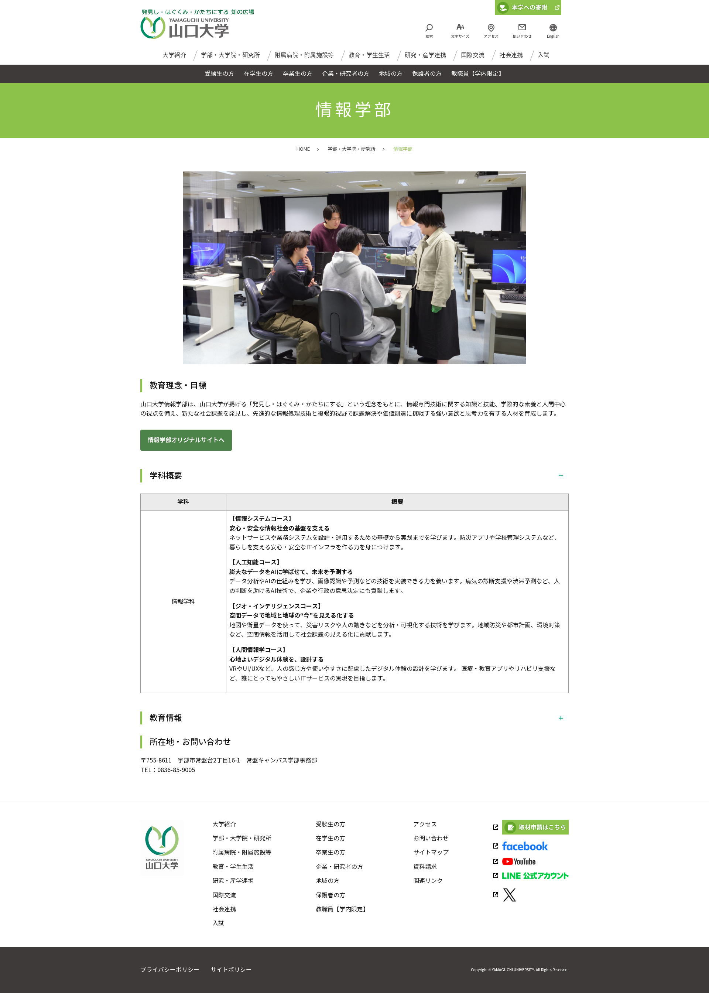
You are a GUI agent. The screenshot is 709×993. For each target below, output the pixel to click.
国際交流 (472, 55)
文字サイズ (460, 36)
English (553, 36)
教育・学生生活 (369, 55)
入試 (543, 55)
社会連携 (511, 55)
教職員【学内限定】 (342, 909)
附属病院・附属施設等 (304, 55)
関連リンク (428, 880)
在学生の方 (330, 838)
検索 (429, 36)
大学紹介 (174, 55)
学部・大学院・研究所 (230, 55)
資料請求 (425, 866)
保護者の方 (330, 895)
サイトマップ (431, 852)
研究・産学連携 (425, 55)
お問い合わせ (431, 838)
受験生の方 (330, 824)
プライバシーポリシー (169, 969)
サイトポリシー (231, 969)
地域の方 (327, 880)
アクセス (491, 36)
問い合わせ (522, 36)
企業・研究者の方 (339, 866)
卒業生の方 (330, 852)
